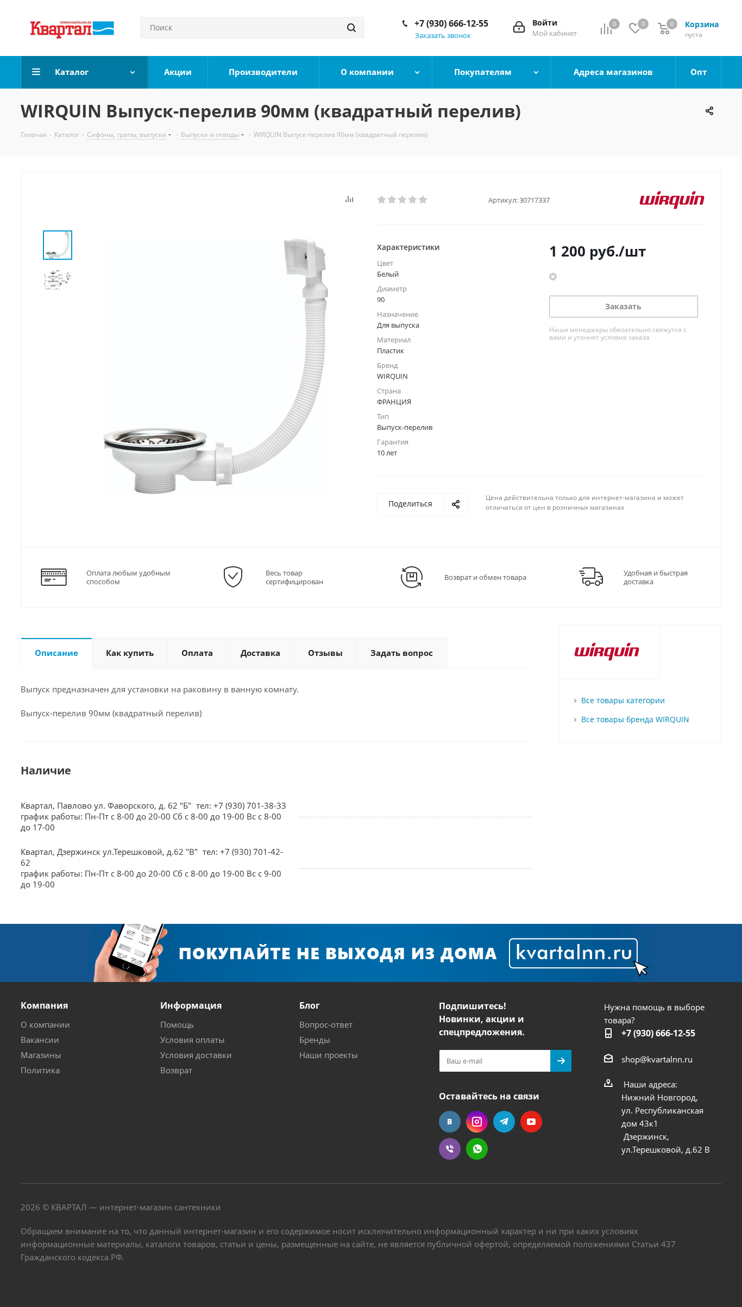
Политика (40, 1070)
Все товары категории (623, 700)
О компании (45, 1024)
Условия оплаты (192, 1039)
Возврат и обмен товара (485, 577)
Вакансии (40, 1039)
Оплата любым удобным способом (128, 577)
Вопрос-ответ (326, 1024)
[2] (392, 200)
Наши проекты (328, 1054)
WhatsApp (477, 1149)
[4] (413, 200)
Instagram (477, 1122)
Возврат (176, 1070)
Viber (450, 1149)
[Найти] (351, 28)
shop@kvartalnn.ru (657, 1059)
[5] (423, 200)
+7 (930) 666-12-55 (451, 23)
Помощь (177, 1024)
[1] (382, 200)
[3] (403, 200)
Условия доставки (196, 1054)
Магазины (41, 1054)
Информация (191, 1005)
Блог (309, 1005)
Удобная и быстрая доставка (656, 577)
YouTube (531, 1122)
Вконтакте (450, 1122)
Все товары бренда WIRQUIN (635, 719)
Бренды (314, 1039)
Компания (44, 1005)
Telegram (504, 1122)
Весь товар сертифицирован (294, 577)
